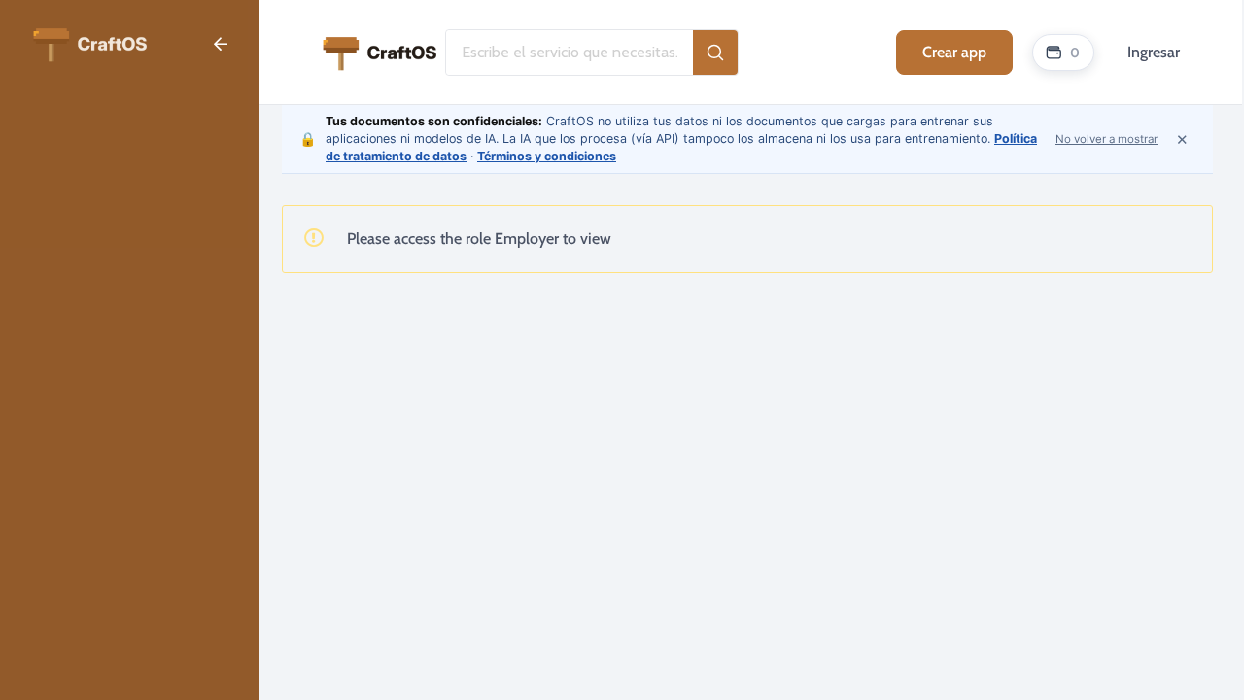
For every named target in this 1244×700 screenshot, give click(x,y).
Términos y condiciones (546, 156)
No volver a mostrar (1106, 139)
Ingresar (1153, 52)
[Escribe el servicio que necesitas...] (715, 52)
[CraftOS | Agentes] (90, 42)
